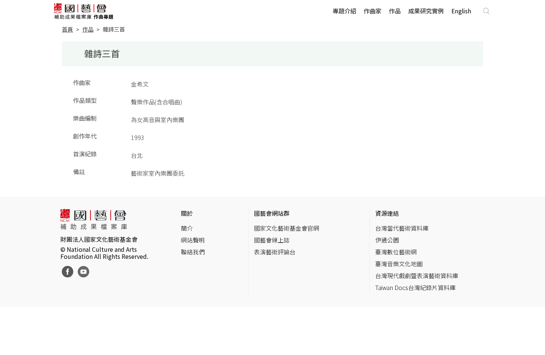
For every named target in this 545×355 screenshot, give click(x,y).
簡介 (187, 228)
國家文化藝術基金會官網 (286, 228)
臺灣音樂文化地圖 (399, 263)
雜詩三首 (114, 29)
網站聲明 (193, 239)
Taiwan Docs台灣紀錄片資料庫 (415, 287)
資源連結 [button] (387, 213)
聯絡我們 (193, 251)
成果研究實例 (426, 10)
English (461, 10)
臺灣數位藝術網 (396, 251)
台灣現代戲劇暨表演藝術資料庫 (416, 275)
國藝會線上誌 (272, 239)
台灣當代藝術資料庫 (402, 228)
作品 (395, 10)
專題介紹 (344, 10)
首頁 (67, 29)
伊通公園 (387, 239)
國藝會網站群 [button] (272, 213)
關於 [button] (187, 213)
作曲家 (373, 10)
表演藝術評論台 (274, 251)
